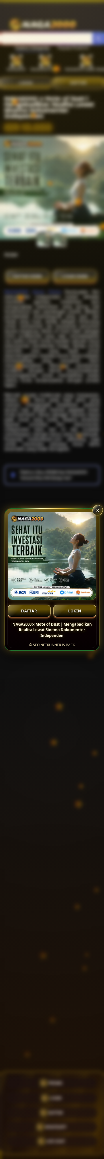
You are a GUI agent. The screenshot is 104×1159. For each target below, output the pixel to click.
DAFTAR (29, 611)
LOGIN (74, 611)
